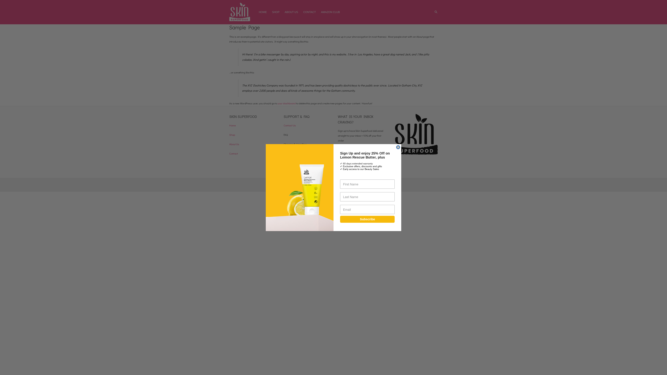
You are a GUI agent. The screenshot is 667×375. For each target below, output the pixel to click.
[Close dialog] (398, 147)
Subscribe (367, 219)
